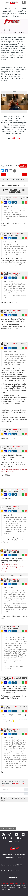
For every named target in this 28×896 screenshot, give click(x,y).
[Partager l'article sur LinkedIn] (11, 171)
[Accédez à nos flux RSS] (4, 834)
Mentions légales (7, 854)
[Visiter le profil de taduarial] (1, 273)
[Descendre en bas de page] (13, 202)
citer (5, 202)
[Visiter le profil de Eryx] (1, 678)
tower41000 (16, 233)
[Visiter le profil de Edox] (1, 344)
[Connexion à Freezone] (24, 2)
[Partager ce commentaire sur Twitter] (9, 202)
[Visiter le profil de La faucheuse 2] (1, 490)
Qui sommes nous (20, 854)
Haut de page (13, 877)
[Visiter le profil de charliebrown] (1, 447)
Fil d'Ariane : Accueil (7, 883)
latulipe (15, 550)
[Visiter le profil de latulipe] (1, 551)
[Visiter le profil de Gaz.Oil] (1, 707)
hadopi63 (15, 310)
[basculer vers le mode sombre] (6, 2)
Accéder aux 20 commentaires (14, 179)
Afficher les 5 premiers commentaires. (15, 191)
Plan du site (20, 857)
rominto (15, 198)
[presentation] (1, 798)
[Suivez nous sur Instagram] (12, 838)
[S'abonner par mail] (15, 171)
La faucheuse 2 (18, 490)
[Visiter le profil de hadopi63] (1, 311)
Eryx (14, 678)
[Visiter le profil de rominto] (1, 198)
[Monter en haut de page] (15, 202)
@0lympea (16, 138)
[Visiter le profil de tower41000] (1, 234)
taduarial (15, 273)
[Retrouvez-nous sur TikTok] (10, 834)
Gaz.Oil (15, 706)
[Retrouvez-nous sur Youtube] (17, 834)
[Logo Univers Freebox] (14, 2)
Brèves (25, 883)
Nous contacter (10, 857)
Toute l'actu (17, 883)
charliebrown (17, 446)
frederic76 (16, 430)
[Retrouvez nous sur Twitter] (23, 834)
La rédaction (23, 165)
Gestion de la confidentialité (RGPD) (11, 865)
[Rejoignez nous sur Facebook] (5, 838)
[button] (1, 798)
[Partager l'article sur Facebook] (7, 171)
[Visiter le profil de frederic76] (1, 430)
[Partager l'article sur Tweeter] (3, 171)
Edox (14, 343)
